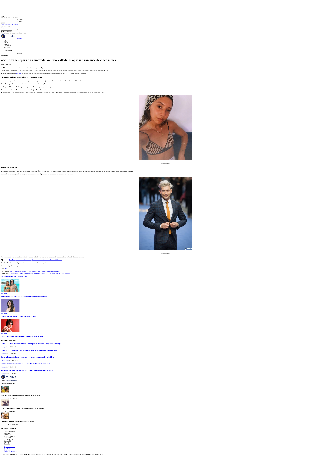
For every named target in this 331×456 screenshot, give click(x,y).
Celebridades (4, 293)
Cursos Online (8, 50)
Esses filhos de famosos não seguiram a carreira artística (20, 395)
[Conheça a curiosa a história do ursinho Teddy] (5, 418)
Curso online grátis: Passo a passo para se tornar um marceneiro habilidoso (27, 357)
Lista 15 (6, 42)
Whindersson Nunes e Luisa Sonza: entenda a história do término (24, 297)
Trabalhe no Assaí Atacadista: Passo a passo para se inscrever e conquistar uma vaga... (31, 344)
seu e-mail (19, 29)
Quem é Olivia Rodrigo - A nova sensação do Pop (18, 316)
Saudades (6, 49)
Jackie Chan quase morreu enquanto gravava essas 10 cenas (22, 336)
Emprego (3, 347)
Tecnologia (7, 47)
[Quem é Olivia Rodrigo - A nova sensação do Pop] (10, 311)
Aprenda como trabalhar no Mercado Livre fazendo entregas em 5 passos (27, 370)
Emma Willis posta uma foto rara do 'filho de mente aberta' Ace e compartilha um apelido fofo (34, 271)
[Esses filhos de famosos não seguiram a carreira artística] (5, 392)
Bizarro (3, 411)
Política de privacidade (10, 451)
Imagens (6, 44)
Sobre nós (7, 450)
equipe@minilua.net (11, 380)
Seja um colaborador (9, 447)
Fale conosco (7, 448)
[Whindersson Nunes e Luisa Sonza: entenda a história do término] (10, 291)
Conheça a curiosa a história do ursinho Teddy (17, 421)
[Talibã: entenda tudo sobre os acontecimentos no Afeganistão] (5, 405)
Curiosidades (7, 45)
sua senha (19, 21)
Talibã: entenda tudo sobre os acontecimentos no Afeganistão (22, 408)
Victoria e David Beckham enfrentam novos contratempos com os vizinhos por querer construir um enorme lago (39, 273)
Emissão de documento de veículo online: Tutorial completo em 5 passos (26, 364)
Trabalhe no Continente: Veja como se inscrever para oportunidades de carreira (29, 350)
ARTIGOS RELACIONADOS (10, 276)
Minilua (21, 266)
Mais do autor (23, 276)
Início (5, 41)
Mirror (6, 268)
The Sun (18, 73)
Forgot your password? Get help (9, 24)
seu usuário (20, 19)
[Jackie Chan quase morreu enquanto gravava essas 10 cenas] (10, 331)
